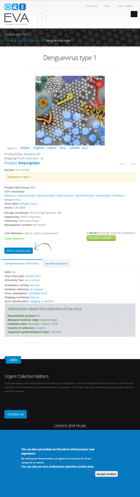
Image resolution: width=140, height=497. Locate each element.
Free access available (100, 238)
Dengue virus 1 (29, 203)
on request (36, 289)
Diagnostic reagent (44, 147)
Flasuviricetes (65, 195)
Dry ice (35, 297)
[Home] (26, 14)
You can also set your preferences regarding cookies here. (57, 466)
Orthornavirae (26, 195)
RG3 (133, 163)
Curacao (56, 332)
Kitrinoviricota (45, 195)
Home (8, 40)
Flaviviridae (103, 195)
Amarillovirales (85, 195)
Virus (62, 147)
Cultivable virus (78, 147)
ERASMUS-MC (32, 154)
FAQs (107, 6)
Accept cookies (106, 473)
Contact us (15, 414)
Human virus (33, 276)
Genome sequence (56, 263)
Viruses (35, 40)
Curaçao (40, 328)
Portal (22, 40)
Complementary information (22, 263)
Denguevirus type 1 (59, 40)
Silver (122, 163)
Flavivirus (118, 195)
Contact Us (92, 6)
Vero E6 (34, 285)
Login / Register (125, 6)
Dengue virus (12, 199)
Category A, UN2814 (42, 301)
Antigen (25, 147)
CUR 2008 (19, 207)
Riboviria (9, 195)
